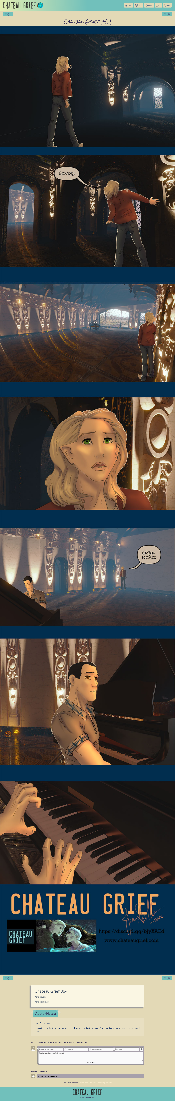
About (138, 5)
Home (128, 5)
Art (158, 5)
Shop (167, 5)
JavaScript (92, 1083)
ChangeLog (101, 1083)
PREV (8, 14)
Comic (149, 5)
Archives (109, 1083)
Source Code (83, 1083)
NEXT (167, 14)
